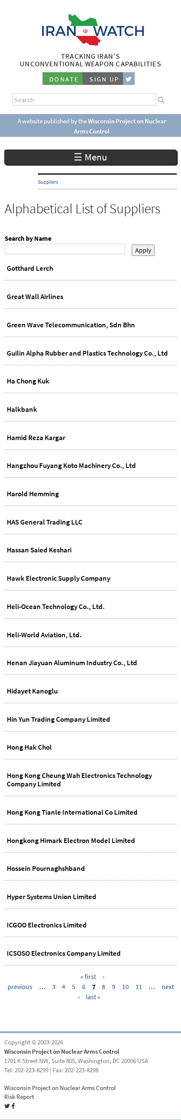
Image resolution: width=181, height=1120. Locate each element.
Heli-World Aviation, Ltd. (44, 634)
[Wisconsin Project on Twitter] (129, 78)
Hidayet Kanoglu (32, 691)
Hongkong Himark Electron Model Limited (71, 840)
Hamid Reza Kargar (36, 437)
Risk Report (19, 1097)
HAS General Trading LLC (45, 522)
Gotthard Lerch (30, 268)
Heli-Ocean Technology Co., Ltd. (56, 606)
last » (93, 996)
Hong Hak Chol (29, 747)
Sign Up (104, 79)
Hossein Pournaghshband (46, 868)
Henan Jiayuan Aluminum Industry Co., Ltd (72, 662)
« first (88, 976)
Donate (64, 79)
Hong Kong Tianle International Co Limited (72, 812)
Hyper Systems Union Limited (51, 896)
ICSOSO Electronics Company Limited (64, 953)
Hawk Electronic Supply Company (58, 578)
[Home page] (90, 43)
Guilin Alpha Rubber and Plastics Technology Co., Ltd (87, 353)
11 (139, 986)
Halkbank (22, 409)
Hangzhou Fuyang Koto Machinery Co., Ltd (71, 465)
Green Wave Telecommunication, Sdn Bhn (71, 324)
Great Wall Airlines (35, 296)
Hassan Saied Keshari (39, 550)
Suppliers (48, 182)
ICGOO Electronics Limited (47, 925)
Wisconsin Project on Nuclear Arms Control (61, 1051)
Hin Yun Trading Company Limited (58, 719)
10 (125, 986)
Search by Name (28, 238)
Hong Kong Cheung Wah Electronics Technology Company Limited (79, 779)
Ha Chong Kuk (28, 381)
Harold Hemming (33, 493)
